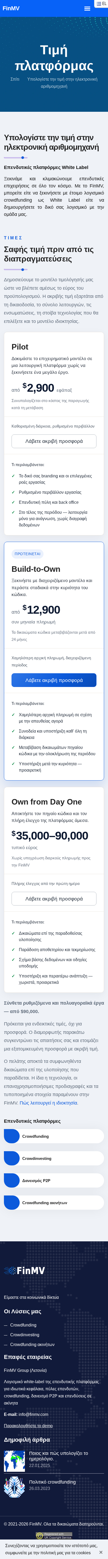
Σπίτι (14, 79)
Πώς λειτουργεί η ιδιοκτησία (48, 1103)
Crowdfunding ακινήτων (32, 1344)
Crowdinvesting (24, 1335)
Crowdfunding (23, 1325)
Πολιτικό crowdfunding (52, 1482)
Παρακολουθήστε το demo (28, 1426)
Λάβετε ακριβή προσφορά (54, 441)
